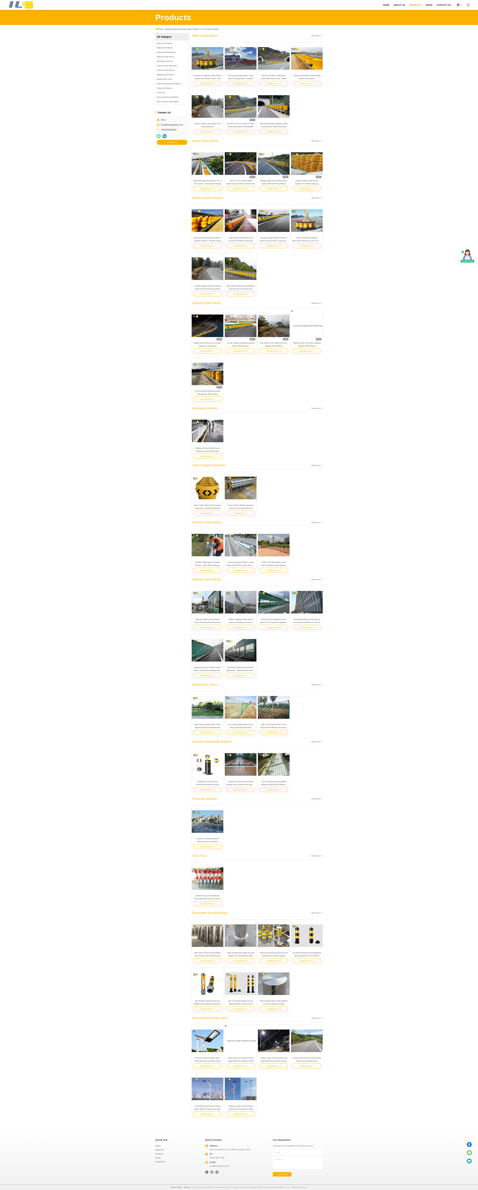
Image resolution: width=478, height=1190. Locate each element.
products (415, 5)
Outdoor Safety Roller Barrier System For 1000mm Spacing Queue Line (307, 184)
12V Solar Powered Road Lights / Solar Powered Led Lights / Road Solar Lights (207, 1061)
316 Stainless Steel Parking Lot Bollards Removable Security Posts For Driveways (207, 1004)
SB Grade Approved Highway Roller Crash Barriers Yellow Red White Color (274, 127)
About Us (159, 1150)
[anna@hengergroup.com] (469, 1161)
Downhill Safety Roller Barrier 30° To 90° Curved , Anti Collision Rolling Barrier (207, 184)
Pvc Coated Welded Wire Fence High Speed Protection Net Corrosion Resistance (240, 727)
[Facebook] (469, 1144)
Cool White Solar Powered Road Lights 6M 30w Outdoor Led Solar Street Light (207, 1109)
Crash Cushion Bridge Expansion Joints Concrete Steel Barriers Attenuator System (241, 508)
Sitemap (187, 1187)
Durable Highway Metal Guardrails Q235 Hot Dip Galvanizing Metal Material (207, 289)
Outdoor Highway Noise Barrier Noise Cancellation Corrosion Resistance (240, 622)
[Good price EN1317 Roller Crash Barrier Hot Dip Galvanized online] (207, 106)
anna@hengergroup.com (172, 125)
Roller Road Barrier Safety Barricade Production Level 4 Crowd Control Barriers (307, 241)
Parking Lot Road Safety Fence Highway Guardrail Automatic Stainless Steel (207, 451)
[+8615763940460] (164, 136)
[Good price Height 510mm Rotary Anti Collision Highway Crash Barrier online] (207, 325)
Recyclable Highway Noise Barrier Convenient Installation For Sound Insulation (307, 622)
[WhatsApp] (158, 136)
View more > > (317, 36)
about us (399, 5)
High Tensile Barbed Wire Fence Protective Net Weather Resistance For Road (274, 727)
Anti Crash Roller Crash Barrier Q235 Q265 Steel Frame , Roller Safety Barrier (274, 78)
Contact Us (160, 1162)
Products (159, 1154)
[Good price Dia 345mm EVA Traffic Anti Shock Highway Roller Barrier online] (274, 325)
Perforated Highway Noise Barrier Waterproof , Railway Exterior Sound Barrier (240, 670)
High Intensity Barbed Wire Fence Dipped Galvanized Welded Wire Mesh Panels (207, 727)
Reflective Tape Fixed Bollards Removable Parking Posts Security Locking (207, 899)
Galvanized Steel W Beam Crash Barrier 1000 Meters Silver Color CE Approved (241, 565)
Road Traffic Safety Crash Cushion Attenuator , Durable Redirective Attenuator (207, 508)
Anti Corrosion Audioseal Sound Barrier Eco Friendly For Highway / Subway (273, 622)
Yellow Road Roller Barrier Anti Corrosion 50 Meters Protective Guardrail (240, 241)
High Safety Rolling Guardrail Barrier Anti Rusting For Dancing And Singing (240, 289)
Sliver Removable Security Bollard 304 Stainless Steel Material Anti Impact (207, 956)
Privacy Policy (176, 1187)
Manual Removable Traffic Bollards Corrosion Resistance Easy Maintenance (274, 1004)
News (157, 1158)
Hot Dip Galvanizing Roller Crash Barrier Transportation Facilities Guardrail (241, 78)
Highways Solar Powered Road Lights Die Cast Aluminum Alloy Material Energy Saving (240, 1109)
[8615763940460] (469, 1153)
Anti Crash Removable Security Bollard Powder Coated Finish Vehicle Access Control (240, 1004)
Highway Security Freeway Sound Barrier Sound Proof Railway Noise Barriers (207, 670)
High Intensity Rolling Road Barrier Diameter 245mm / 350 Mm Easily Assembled (207, 241)
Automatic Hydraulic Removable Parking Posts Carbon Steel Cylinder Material (240, 785)
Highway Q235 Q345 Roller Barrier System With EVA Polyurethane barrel (273, 184)
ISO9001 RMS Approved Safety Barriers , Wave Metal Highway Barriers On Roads (207, 565)
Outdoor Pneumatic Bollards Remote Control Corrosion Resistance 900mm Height (207, 842)
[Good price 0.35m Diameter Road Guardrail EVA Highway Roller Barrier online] (207, 374)
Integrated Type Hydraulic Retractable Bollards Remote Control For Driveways (207, 785)
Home (386, 5)
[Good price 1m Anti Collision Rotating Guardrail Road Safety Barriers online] (240, 325)
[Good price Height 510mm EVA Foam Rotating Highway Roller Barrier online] (307, 325)
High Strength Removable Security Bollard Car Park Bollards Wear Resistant (240, 956)
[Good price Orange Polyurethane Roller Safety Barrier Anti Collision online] (307, 58)
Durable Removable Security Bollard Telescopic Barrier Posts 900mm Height (307, 956)
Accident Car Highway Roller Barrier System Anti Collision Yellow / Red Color (207, 78)
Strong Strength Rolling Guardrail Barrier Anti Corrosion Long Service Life (274, 241)
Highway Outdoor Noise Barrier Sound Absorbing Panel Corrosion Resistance (207, 622)
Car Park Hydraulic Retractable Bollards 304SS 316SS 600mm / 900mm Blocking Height (273, 785)
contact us (443, 5)
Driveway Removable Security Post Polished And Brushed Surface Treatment (274, 956)
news (429, 5)
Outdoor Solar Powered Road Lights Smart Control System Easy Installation (307, 1061)
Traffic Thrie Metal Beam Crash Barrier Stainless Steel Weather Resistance (273, 565)
